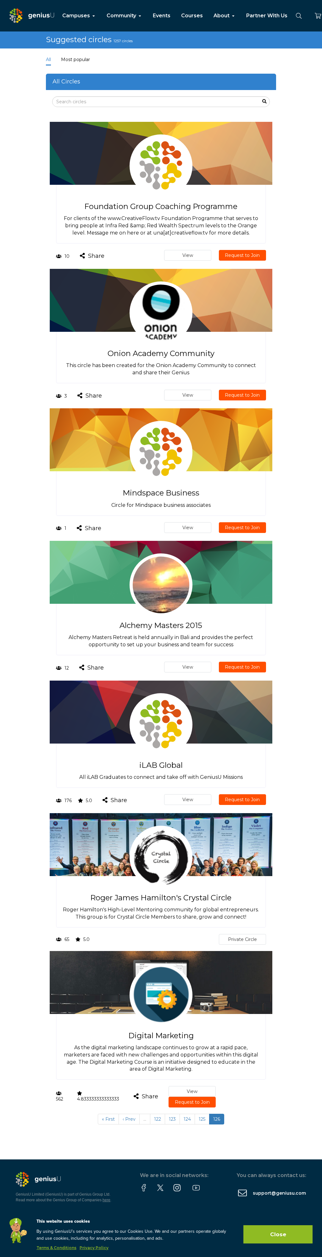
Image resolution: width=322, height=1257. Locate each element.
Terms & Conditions (56, 1247)
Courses (192, 16)
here (106, 1200)
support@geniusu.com (279, 1193)
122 (157, 1119)
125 (202, 1119)
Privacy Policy (94, 1247)
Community (122, 16)
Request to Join (242, 255)
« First (108, 1119)
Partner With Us (266, 16)
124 (187, 1119)
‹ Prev (129, 1119)
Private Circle (242, 939)
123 (172, 1119)
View (187, 255)
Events (161, 16)
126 (216, 1119)
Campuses (76, 16)
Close (278, 1234)
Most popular (75, 59)
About (222, 16)
